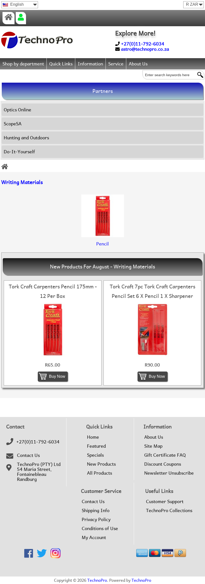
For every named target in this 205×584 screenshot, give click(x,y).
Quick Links (60, 64)
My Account (94, 537)
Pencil (102, 244)
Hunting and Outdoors (26, 138)
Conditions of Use (100, 528)
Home (93, 437)
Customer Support (165, 501)
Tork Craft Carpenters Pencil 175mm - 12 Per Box (53, 291)
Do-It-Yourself (19, 152)
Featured (96, 446)
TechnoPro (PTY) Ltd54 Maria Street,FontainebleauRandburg (38, 472)
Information (90, 64)
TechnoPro (97, 580)
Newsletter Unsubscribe (169, 473)
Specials (95, 455)
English (16, 4)
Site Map (153, 446)
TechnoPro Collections (169, 510)
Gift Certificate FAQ (165, 455)
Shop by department (23, 64)
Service (116, 64)
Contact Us (28, 455)
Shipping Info (96, 510)
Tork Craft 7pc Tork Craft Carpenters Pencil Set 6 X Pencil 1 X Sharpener (152, 291)
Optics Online (17, 110)
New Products (101, 464)
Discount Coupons (162, 464)
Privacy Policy (96, 519)
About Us (138, 64)
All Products (99, 473)
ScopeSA (13, 124)
